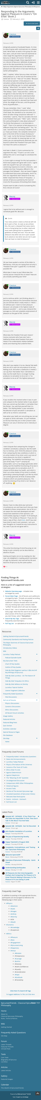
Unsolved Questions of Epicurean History (20, 794)
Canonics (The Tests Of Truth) (16, 767)
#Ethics (8, 934)
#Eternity (14, 917)
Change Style (35, 1003)
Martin (7, 857)
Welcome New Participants (15, 797)
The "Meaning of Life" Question (17, 778)
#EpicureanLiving (17, 945)
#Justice (17, 961)
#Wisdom (18, 953)
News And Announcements (15, 759)
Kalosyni (7, 833)
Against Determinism (13, 773)
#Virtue (13, 951)
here (23, 520)
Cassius (6, 19)
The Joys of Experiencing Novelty (17, 837)
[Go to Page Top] (37, 1093)
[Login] (33, 2)
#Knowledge (15, 927)
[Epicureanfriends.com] (5, 3)
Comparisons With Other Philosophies (19, 783)
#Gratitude (18, 977)
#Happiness (15, 948)
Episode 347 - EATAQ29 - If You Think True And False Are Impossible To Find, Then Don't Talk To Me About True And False (21, 818)
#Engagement (15, 943)
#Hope (17, 975)
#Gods (13, 909)
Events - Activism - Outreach (16, 799)
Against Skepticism (13, 775)
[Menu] (38, 3)
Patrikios (8, 864)
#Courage (18, 959)
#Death (13, 922)
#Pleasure (14, 937)
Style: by (20, 1097)
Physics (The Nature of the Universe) (19, 765)
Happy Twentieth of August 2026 (17, 842)
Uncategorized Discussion (15, 781)
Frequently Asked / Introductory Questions (21, 757)
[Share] (38, 28)
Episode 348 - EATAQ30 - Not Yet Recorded (20, 826)
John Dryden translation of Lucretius (18, 831)
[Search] (28, 3)
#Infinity (13, 914)
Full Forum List (11, 802)
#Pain (13, 940)
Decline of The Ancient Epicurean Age (19, 791)
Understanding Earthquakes (15, 868)
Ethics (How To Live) (13, 770)
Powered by (20, 1094)
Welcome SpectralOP (12, 855)
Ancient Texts (11, 788)
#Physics (9, 903)
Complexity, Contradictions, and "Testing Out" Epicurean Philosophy (20, 848)
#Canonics (10, 925)
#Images (14, 911)
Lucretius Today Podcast (14, 762)
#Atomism (14, 906)
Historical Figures (12, 786)
